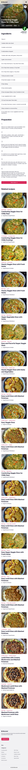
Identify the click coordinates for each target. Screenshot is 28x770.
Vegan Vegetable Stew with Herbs (11, 318)
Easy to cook (16, 752)
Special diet (3, 209)
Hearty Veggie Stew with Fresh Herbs (13, 265)
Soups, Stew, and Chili (11, 523)
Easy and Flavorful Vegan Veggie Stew (13, 344)
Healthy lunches (12, 420)
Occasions (3, 758)
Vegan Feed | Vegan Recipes (9, 242)
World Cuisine (4, 760)
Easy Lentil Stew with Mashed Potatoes (12, 397)
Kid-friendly (9, 262)
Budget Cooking (9, 25)
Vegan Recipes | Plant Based (9, 294)
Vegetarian (20, 25)
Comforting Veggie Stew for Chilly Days (12, 213)
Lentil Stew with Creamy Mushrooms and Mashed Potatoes (10, 660)
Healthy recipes (4, 367)
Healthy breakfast (12, 655)
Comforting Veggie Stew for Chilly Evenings (12, 239)
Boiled (9, 629)
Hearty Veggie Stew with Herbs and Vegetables (13, 371)
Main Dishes (13, 16)
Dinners (8, 550)
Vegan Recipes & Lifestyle (8, 268)
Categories (3, 747)
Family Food (3, 262)
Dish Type (8, 16)
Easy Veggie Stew (8, 422)
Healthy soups (12, 367)
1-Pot (3, 25)
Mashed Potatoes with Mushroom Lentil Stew (9, 713)
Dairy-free (9, 341)
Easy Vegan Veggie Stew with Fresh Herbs (12, 553)
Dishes (2, 752)
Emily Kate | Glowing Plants (8, 663)
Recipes (3, 16)
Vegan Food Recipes (7, 424)
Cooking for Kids (11, 236)
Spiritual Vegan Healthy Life (8, 690)
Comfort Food (9, 710)
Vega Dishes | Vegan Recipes (9, 215)
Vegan (15, 25)
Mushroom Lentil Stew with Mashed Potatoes (11, 687)
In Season (3, 756)
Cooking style (4, 236)
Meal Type (3, 288)
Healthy (10, 444)
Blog (2, 745)
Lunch (8, 288)
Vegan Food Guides (7, 556)
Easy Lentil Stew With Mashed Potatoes (12, 501)
